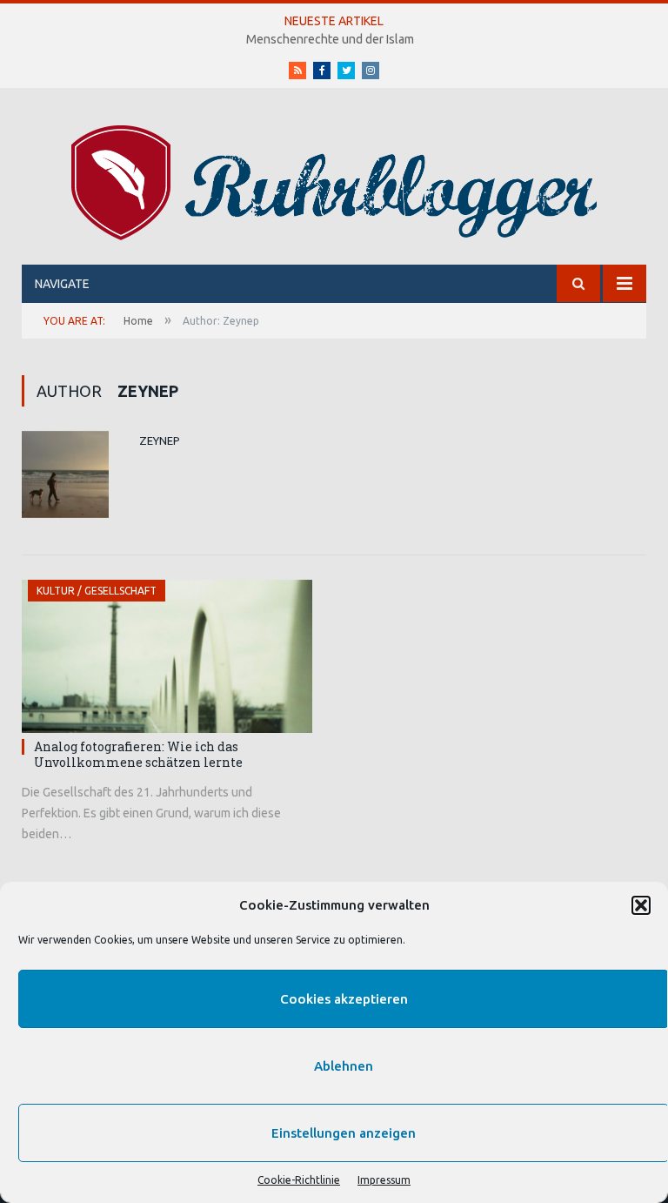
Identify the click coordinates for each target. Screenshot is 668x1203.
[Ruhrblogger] (334, 179)
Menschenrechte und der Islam (330, 39)
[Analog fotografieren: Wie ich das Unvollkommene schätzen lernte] (167, 656)
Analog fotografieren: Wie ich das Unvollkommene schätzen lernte (138, 754)
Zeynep (159, 440)
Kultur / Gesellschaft (97, 590)
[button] (641, 905)
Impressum (384, 1180)
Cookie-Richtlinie (298, 1180)
